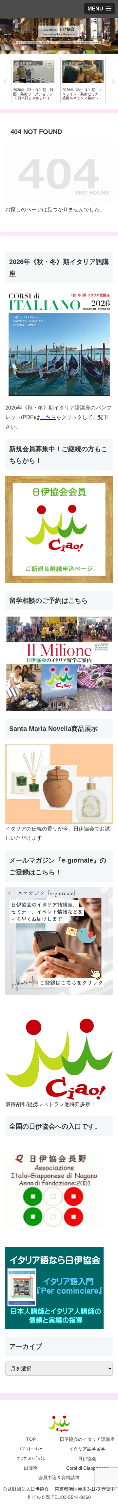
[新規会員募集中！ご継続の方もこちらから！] (59, 529)
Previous (5, 81)
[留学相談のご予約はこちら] (59, 663)
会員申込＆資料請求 (59, 1477)
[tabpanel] (33, 80)
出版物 (31, 1468)
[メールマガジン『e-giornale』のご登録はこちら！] (59, 940)
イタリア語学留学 (87, 1448)
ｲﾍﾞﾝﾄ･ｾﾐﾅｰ (30, 1448)
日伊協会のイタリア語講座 (87, 1439)
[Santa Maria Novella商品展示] (59, 783)
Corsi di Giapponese (87, 1468)
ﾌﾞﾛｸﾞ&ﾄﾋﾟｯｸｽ (31, 1458)
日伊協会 (87, 1458)
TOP (31, 1439)
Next (113, 81)
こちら (48, 417)
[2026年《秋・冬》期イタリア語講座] (59, 342)
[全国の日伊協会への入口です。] (54, 1190)
